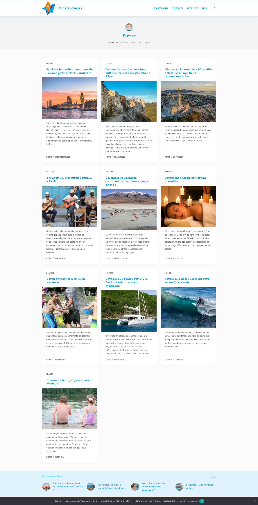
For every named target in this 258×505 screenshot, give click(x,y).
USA (205, 8)
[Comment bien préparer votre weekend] (69, 408)
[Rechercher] (215, 8)
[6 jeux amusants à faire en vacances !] (69, 307)
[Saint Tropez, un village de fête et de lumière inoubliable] (91, 487)
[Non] (254, 501)
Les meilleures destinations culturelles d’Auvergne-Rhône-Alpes (128, 72)
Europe (192, 8)
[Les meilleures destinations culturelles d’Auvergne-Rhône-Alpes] (129, 101)
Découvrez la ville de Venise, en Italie (200, 486)
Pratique (161, 8)
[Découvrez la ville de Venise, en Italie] (179, 487)
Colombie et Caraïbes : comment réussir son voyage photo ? (126, 181)
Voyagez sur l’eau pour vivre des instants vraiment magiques (126, 282)
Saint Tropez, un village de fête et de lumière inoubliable (111, 486)
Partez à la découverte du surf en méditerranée (187, 280)
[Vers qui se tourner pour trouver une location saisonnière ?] (135, 487)
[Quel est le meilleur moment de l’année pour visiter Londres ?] (69, 98)
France (177, 8)
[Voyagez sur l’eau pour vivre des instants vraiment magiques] (129, 311)
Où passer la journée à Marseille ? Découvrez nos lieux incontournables (188, 72)
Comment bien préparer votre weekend (68, 382)
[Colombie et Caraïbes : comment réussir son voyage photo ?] (129, 209)
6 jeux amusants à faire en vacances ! (65, 280)
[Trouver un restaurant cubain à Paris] (69, 206)
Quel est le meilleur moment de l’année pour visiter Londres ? (69, 71)
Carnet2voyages (70, 8)
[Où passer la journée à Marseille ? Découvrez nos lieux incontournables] (188, 101)
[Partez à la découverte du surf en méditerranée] (188, 307)
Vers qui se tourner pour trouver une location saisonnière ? (153, 486)
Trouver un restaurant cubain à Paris (69, 179)
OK (202, 501)
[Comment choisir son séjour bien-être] (188, 206)
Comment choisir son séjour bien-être (185, 179)
